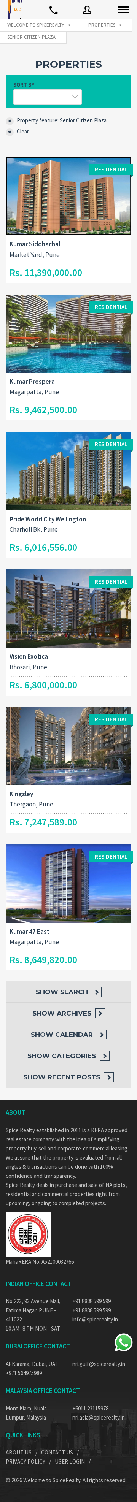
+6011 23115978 (90, 1408)
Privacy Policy (25, 1461)
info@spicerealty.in (95, 1319)
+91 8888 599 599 (91, 1301)
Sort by (24, 84)
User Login (70, 1461)
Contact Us (57, 1452)
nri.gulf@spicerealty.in (98, 1363)
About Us (19, 1452)
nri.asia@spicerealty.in (98, 1417)
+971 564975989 (24, 1373)
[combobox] (47, 97)
